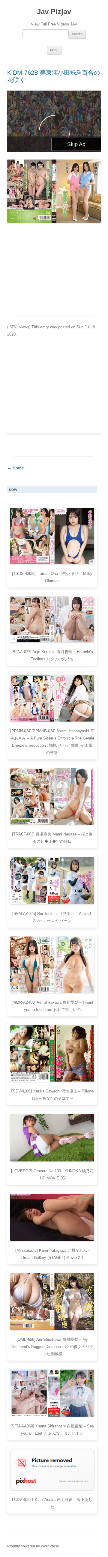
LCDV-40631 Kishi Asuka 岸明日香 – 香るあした (52, 1503)
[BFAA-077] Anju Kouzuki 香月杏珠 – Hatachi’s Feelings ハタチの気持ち (52, 655)
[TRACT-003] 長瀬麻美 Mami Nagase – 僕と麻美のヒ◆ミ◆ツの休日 (52, 838)
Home (15, 467)
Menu (54, 50)
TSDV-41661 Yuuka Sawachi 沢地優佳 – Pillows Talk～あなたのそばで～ (52, 1095)
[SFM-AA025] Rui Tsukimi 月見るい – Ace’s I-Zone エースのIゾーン (52, 917)
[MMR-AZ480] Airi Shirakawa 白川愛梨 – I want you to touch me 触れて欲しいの (52, 1006)
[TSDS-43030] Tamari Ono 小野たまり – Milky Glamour (52, 577)
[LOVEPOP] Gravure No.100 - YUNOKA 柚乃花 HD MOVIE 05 (52, 1174)
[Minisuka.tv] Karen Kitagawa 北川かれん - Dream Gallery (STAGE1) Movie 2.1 (52, 1254)
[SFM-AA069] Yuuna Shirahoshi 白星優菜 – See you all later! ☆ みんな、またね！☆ (52, 1430)
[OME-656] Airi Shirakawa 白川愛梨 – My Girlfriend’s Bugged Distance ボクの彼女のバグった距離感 (52, 1346)
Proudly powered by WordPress (33, 1546)
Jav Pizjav (54, 11)
